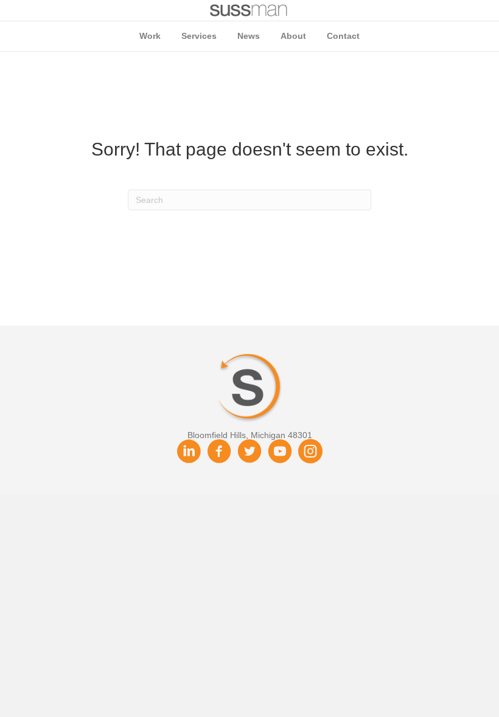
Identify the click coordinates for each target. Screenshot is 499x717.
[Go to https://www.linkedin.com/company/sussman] (188, 452)
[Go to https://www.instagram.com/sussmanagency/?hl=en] (310, 452)
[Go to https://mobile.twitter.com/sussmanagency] (249, 452)
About (293, 36)
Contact (343, 36)
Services (199, 36)
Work (150, 36)
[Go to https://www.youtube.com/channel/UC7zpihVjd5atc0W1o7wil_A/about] (280, 452)
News (248, 36)
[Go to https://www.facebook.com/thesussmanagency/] (219, 452)
